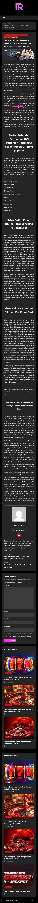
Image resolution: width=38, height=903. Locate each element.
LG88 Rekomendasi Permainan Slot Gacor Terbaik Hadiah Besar (19, 664)
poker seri (23, 548)
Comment (7, 585)
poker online (8, 548)
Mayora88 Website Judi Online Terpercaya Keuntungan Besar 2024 (19, 696)
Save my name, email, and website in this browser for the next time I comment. (19, 635)
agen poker (22, 541)
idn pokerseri (12, 545)
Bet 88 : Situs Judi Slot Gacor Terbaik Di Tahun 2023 (17, 564)
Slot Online (7, 37)
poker (28, 545)
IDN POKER (7, 34)
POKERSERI (7, 550)
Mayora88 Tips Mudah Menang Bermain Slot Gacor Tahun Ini (19, 728)
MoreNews (23, 901)
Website (7, 626)
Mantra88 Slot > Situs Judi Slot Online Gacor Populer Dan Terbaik (17, 556)
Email (6, 619)
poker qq (15, 548)
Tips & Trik (14, 37)
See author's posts (19, 530)
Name (6, 611)
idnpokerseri (21, 545)
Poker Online (15, 34)
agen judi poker (13, 541)
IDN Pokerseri (17, 105)
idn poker (22, 543)
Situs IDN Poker (24, 34)
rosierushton (8, 46)
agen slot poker (13, 543)
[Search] (33, 17)
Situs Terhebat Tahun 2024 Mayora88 (19, 876)
